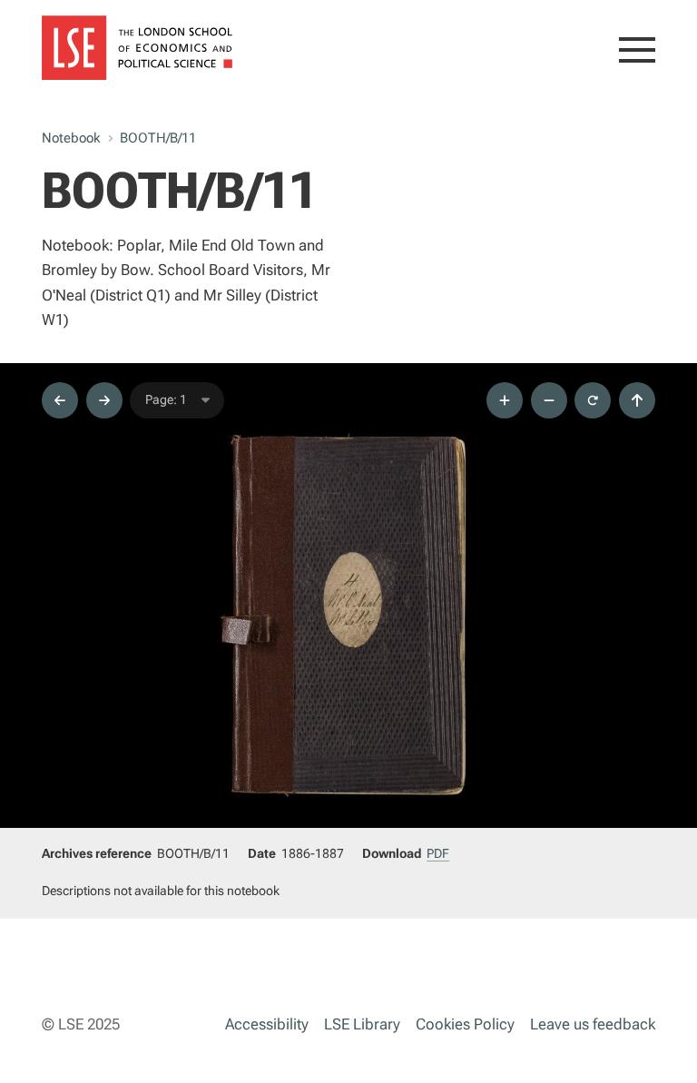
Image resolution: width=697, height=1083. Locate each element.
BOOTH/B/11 (158, 138)
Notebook (71, 138)
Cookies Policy (465, 1024)
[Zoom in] (504, 400)
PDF (438, 853)
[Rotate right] (592, 400)
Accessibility (267, 1024)
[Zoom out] (549, 400)
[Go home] (637, 400)
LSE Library (362, 1024)
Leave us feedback (592, 1024)
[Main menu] (637, 54)
